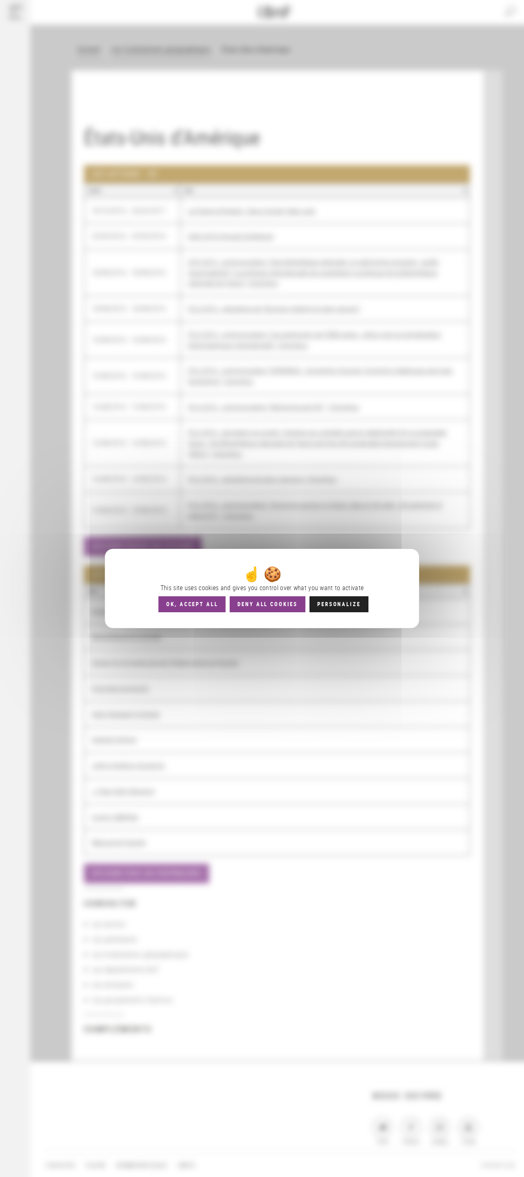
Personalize (338, 604)
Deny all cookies (267, 604)
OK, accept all (192, 604)
